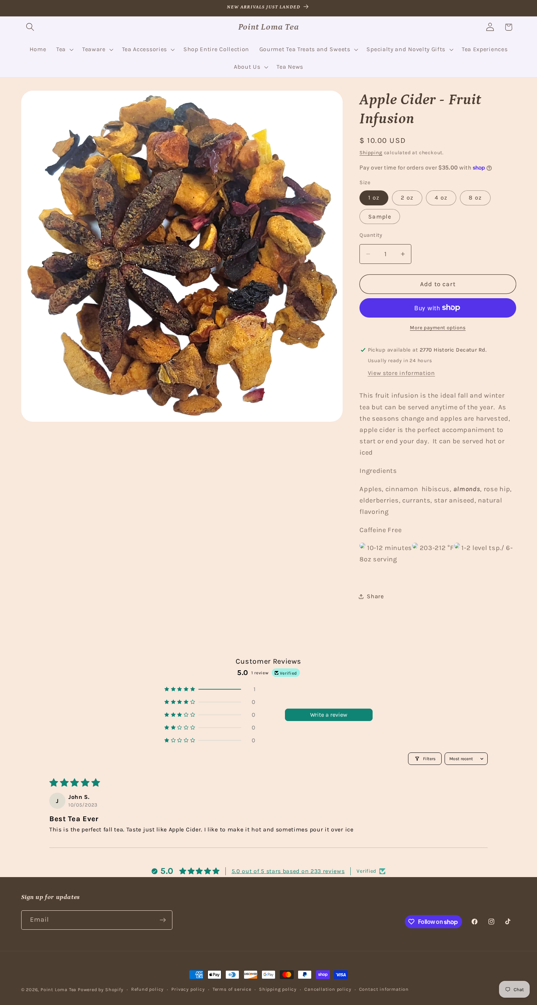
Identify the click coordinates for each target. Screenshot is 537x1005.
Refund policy (147, 989)
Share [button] (375, 596)
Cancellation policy (327, 989)
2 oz (407, 197)
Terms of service (232, 989)
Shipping (370, 152)
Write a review (328, 714)
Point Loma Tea (58, 989)
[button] (30, 27)
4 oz (441, 197)
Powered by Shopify (100, 989)
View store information (401, 372)
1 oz (374, 197)
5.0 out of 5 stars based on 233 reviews (288, 871)
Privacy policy (188, 989)
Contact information (384, 989)
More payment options (438, 327)
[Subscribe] (162, 920)
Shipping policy (278, 989)
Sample (379, 216)
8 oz (475, 197)
